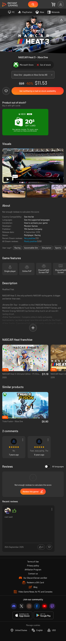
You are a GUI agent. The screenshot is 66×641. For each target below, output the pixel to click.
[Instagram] (29, 606)
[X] (21, 606)
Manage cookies (33, 625)
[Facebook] (37, 606)
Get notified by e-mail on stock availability (37, 91)
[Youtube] (44, 606)
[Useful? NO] (49, 547)
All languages (58, 466)
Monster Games (31, 226)
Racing (38, 235)
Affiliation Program (33, 569)
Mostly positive (30, 241)
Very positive (30, 238)
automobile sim (31, 248)
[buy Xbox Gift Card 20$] (25, 122)
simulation (46, 248)
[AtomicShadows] (8, 511)
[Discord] (14, 606)
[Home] (10, 4)
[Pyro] (39, 441)
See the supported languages (37, 220)
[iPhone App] (22, 615)
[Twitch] (52, 606)
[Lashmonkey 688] (14, 441)
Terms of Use (33, 561)
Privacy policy (33, 565)
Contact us (33, 573)
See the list (29, 217)
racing (17, 248)
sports (58, 248)
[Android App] (43, 615)
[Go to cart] (53, 4)
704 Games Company (33, 229)
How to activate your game (36, 223)
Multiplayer (29, 235)
